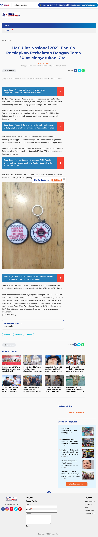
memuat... (8, 326)
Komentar (10, 345)
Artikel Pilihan (65, 406)
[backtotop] (49, 493)
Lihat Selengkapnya (76, 484)
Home (6, 5)
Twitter (17, 512)
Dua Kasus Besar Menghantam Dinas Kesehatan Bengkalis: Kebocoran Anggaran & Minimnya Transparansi (70, 441)
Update (57, 180)
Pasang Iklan (89, 510)
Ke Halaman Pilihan (76, 412)
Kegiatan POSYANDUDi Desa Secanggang (69, 430)
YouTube (21, 512)
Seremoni (18, 334)
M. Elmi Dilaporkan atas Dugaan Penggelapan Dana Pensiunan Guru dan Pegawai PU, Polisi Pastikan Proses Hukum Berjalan (69, 463)
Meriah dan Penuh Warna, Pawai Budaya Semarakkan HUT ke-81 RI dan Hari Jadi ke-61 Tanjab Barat (70, 474)
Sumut (29, 334)
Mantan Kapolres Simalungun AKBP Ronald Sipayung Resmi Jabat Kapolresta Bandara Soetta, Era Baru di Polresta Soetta (29, 163)
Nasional (7, 334)
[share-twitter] (79, 70)
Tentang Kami (90, 513)
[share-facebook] (75, 70)
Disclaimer (89, 504)
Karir (86, 507)
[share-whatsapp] (83, 70)
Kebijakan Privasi (91, 501)
